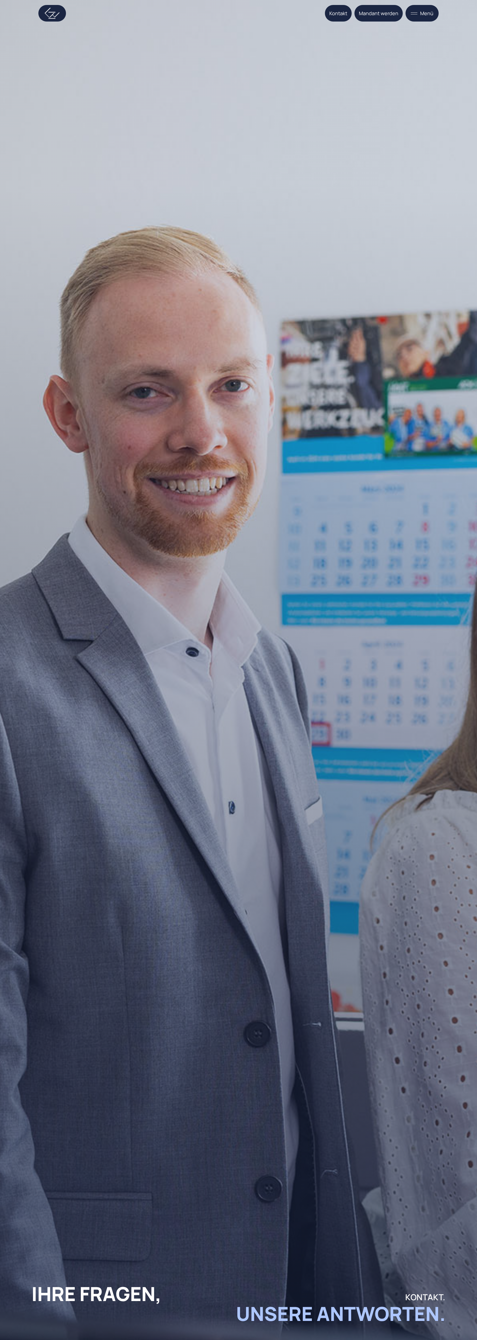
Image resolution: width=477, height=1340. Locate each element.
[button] (422, 13)
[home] (52, 13)
